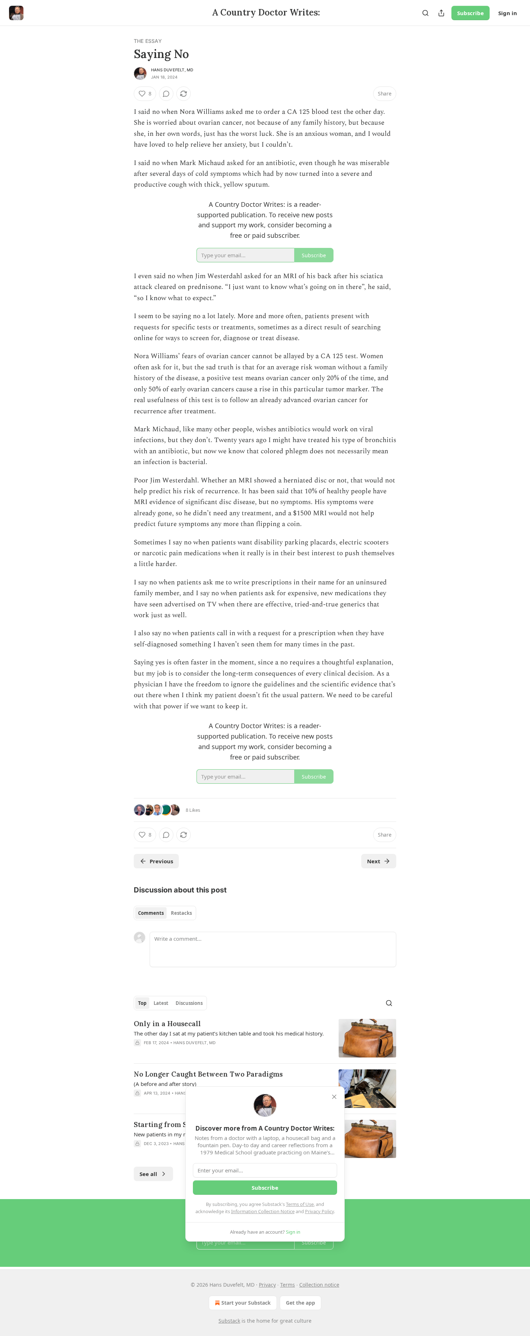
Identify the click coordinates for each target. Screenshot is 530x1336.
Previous (161, 861)
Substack (229, 1320)
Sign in (507, 13)
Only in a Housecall (167, 1023)
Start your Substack (246, 1302)
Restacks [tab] (181, 913)
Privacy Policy (319, 1211)
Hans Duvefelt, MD (172, 69)
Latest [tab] (161, 1003)
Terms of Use (300, 1204)
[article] (265, 1038)
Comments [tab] (151, 913)
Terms (287, 1284)
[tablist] (165, 913)
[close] (334, 1097)
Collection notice (319, 1284)
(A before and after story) (165, 1083)
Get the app (300, 1302)
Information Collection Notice (263, 1211)
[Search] (425, 13)
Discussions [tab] (189, 1003)
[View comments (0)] (166, 93)
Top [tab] (142, 1003)
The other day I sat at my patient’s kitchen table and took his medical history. (229, 1033)
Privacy (267, 1284)
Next (373, 861)
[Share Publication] (441, 13)
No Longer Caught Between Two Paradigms (208, 1074)
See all (148, 1173)
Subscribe (470, 13)
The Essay (148, 41)
